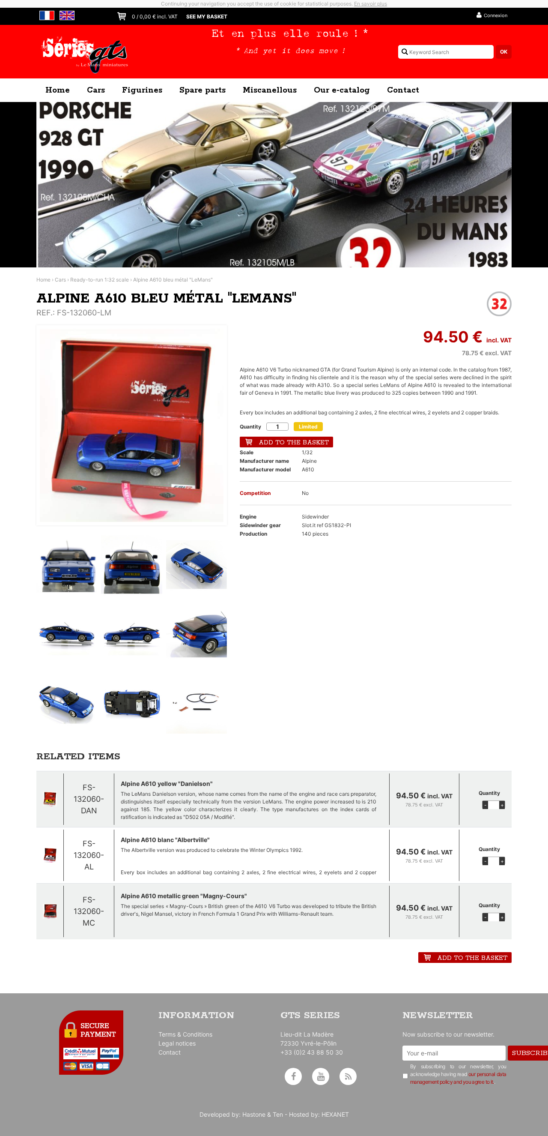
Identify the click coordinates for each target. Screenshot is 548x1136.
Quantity (250, 426)
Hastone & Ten (262, 1114)
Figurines (142, 90)
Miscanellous (270, 90)
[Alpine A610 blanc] (50, 855)
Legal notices (177, 1043)
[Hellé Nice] (274, 184)
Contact (403, 90)
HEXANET (335, 1114)
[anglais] (65, 14)
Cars (96, 90)
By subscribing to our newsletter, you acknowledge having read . (458, 1074)
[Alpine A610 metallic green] (50, 911)
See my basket (206, 16)
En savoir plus (370, 3)
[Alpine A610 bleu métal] (131, 425)
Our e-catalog (342, 90)
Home (57, 90)
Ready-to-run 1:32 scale (99, 279)
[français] (45, 14)
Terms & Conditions (185, 1034)
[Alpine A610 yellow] (50, 798)
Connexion (495, 15)
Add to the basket (294, 443)
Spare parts (202, 90)
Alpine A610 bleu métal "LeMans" (173, 279)
